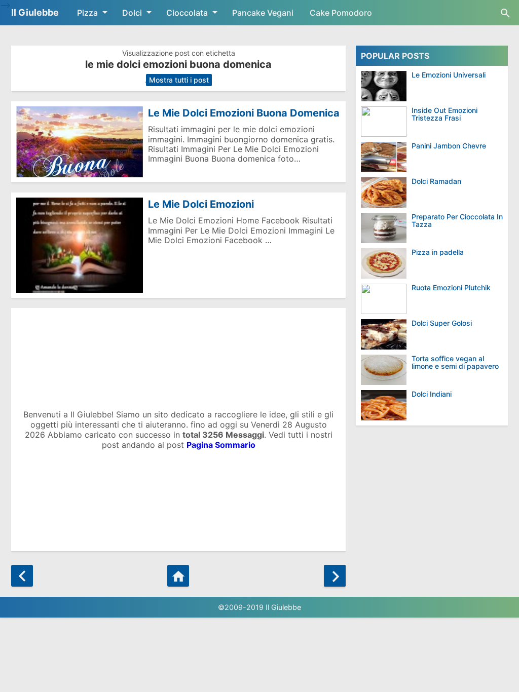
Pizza (87, 13)
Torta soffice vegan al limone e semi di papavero (455, 362)
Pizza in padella (438, 252)
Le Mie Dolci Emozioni (201, 204)
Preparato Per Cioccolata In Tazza (457, 220)
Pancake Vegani (262, 13)
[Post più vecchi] (335, 576)
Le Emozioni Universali (449, 75)
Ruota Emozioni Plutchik (451, 287)
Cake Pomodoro (341, 13)
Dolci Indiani (432, 394)
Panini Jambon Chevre (449, 145)
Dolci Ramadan (436, 181)
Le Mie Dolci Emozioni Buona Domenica (244, 113)
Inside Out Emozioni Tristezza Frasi (444, 114)
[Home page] (178, 576)
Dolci (132, 13)
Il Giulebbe (35, 12)
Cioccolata (187, 13)
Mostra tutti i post (179, 79)
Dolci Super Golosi (442, 323)
